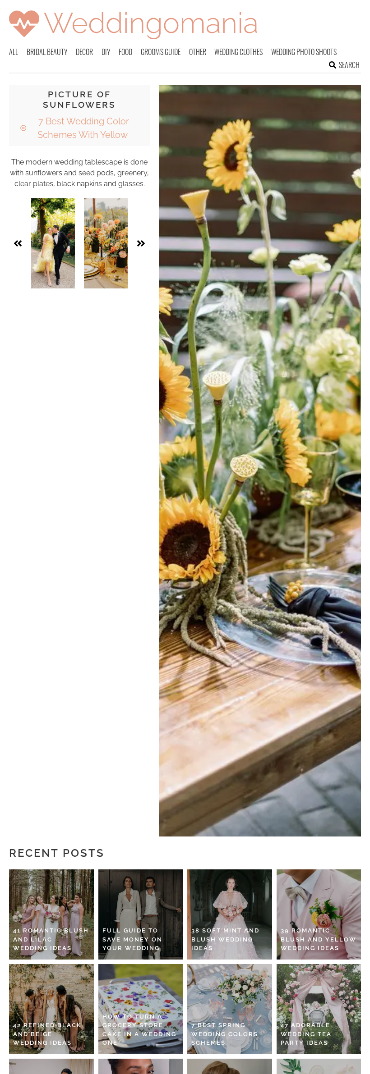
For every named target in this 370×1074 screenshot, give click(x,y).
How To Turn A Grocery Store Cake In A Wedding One (139, 1030)
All (13, 51)
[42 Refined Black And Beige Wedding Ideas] (51, 1009)
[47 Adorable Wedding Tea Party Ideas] (319, 1009)
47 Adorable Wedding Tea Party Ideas (306, 1034)
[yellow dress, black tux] (53, 243)
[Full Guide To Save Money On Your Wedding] (140, 914)
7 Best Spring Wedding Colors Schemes (224, 1034)
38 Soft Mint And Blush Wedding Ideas (225, 939)
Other (197, 51)
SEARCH (349, 64)
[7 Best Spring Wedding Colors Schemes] (229, 1009)
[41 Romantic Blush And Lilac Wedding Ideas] (51, 914)
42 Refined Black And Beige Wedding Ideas (47, 1034)
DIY (106, 51)
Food (125, 51)
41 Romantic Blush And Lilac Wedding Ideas (51, 939)
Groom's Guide (160, 51)
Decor (84, 51)
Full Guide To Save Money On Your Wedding (132, 939)
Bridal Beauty (47, 51)
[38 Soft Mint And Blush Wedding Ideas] (229, 914)
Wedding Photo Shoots (304, 51)
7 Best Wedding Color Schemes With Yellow (82, 128)
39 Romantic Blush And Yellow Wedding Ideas (318, 939)
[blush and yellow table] (105, 243)
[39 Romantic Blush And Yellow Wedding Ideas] (319, 914)
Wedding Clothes (238, 51)
